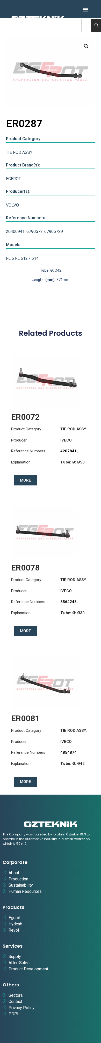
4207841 (68, 451)
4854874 (68, 752)
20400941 (15, 231)
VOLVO (12, 205)
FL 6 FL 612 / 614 (22, 258)
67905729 (53, 231)
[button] (85, 9)
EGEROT (13, 178)
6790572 (34, 231)
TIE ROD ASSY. (19, 152)
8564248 (68, 601)
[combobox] (86, 25)
